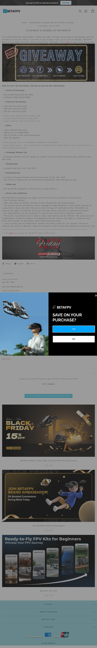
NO (73, 339)
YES (74, 329)
